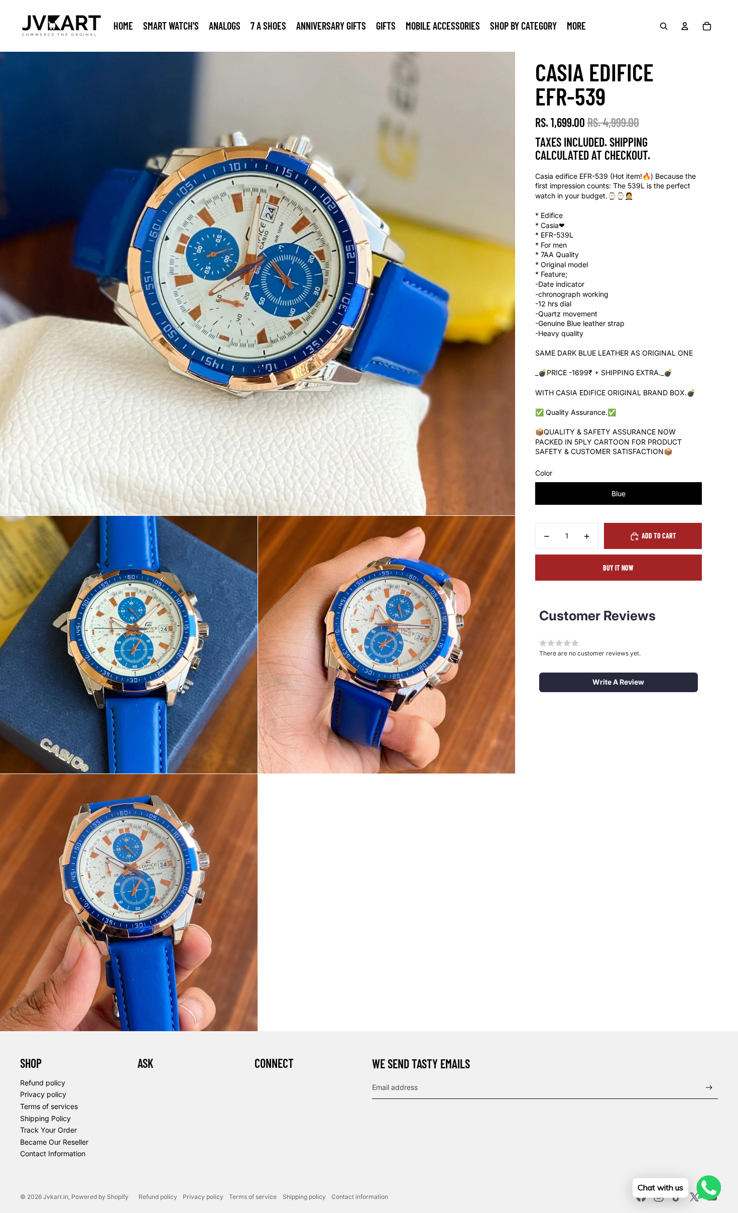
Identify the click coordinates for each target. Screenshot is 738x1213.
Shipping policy (304, 1196)
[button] (618, 682)
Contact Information (52, 1153)
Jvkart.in (55, 1196)
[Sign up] (709, 1087)
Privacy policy (43, 1094)
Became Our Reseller (54, 1142)
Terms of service (253, 1196)
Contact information (359, 1196)
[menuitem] (123, 26)
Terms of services (49, 1106)
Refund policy (42, 1082)
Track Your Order (48, 1130)
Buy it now (618, 568)
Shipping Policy (45, 1118)
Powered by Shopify (100, 1196)
